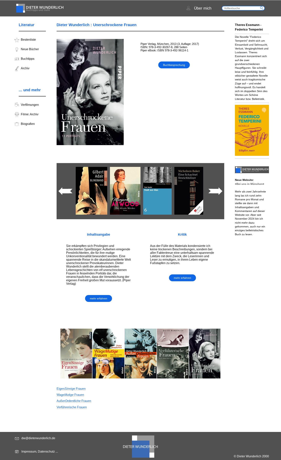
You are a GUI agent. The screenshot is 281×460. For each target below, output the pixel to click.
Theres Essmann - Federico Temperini (249, 27)
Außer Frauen (74, 401)
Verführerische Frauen (72, 407)
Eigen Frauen (71, 388)
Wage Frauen (70, 394)
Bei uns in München (249, 183)
